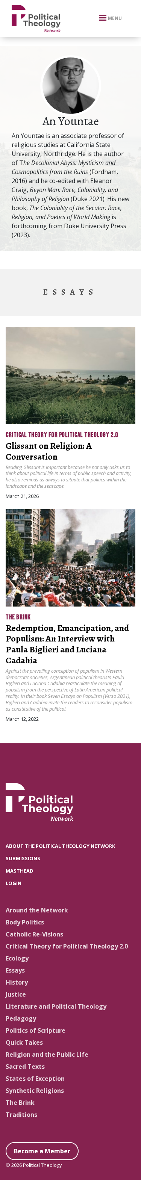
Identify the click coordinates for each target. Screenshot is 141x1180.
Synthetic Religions (35, 1090)
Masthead (19, 870)
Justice (16, 994)
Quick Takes (24, 1042)
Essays (15, 970)
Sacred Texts (25, 1066)
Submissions (23, 858)
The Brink (18, 617)
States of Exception (35, 1078)
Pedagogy (21, 1018)
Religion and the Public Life (47, 1054)
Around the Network (37, 910)
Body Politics (25, 922)
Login (13, 883)
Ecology (17, 958)
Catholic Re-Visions (34, 934)
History (17, 982)
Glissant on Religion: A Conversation (49, 451)
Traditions (21, 1114)
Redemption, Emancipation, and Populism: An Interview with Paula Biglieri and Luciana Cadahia (67, 644)
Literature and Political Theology (56, 1006)
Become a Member (42, 1151)
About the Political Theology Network (60, 846)
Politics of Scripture (35, 1030)
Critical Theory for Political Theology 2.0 (62, 435)
